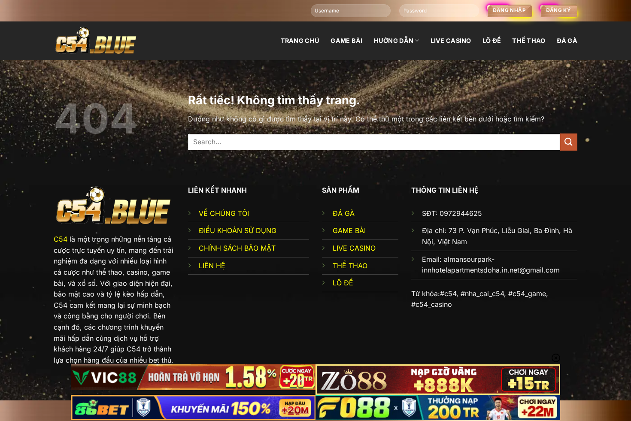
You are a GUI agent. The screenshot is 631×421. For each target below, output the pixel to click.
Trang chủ (300, 40)
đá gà (567, 40)
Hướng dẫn (394, 40)
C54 (60, 239)
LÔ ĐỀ (343, 283)
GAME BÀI (349, 230)
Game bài (346, 40)
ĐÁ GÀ (344, 213)
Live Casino (451, 40)
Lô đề (491, 40)
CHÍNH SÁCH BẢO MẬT (237, 248)
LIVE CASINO (354, 248)
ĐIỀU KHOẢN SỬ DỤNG (237, 230)
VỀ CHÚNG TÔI (224, 213)
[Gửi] (568, 141)
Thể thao (528, 40)
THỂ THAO (350, 265)
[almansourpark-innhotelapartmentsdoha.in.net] (97, 40)
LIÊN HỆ (212, 265)
